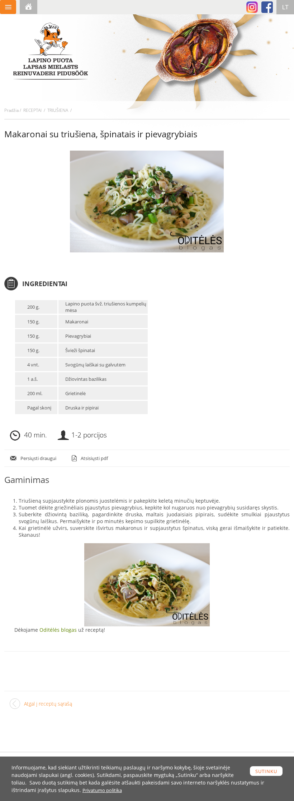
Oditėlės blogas (58, 629)
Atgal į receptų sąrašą (48, 703)
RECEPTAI (32, 110)
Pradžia (11, 110)
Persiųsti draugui (38, 458)
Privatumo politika (102, 790)
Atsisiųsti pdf (94, 458)
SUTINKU (266, 771)
